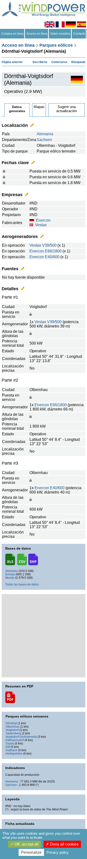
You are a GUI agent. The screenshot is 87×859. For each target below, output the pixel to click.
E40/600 (52, 257)
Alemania (45, 134)
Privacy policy (57, 852)
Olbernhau (13, 726)
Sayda (10, 743)
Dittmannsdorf (15, 740)
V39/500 (49, 245)
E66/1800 (53, 251)
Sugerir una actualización (66, 109)
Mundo (9, 577)
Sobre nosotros (60, 33)
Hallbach (11, 750)
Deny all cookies (64, 844)
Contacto (79, 33)
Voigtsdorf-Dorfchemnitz (21, 736)
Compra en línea (12, 33)
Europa (10, 574)
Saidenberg (13, 733)
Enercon (43, 220)
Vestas (41, 225)
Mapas (39, 107)
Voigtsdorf (12, 730)
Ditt (8, 747)
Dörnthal (11, 723)
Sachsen (44, 140)
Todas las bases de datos (22, 584)
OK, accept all (26, 844)
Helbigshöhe (14, 753)
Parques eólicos (56, 45)
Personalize (31, 852)
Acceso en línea (37, 33)
